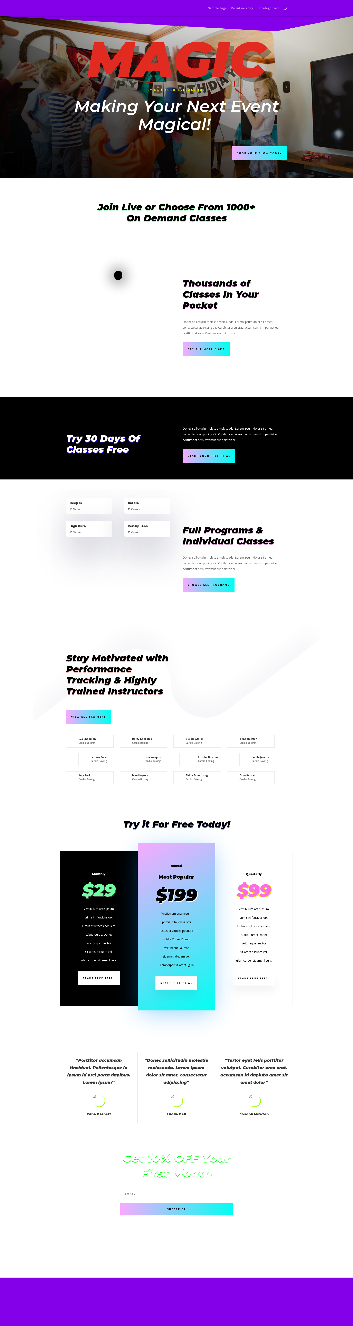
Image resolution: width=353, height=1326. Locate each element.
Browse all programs (209, 585)
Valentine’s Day (242, 8)
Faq (126, 1258)
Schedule (188, 1234)
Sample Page (217, 8)
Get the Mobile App (206, 349)
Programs (189, 1242)
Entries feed (108, 1298)
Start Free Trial (99, 978)
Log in (105, 1295)
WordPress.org (108, 1303)
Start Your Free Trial (209, 456)
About (129, 1234)
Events (186, 1258)
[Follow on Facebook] (238, 1235)
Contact (131, 1242)
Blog (127, 1250)
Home (199, 8)
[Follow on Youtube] (254, 1235)
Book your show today (259, 153)
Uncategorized (268, 8)
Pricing (73, 1242)
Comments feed (109, 1301)
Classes (187, 1250)
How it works (79, 1234)
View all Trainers (88, 716)
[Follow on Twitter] (246, 1235)
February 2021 (76, 1295)
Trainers (74, 1250)
